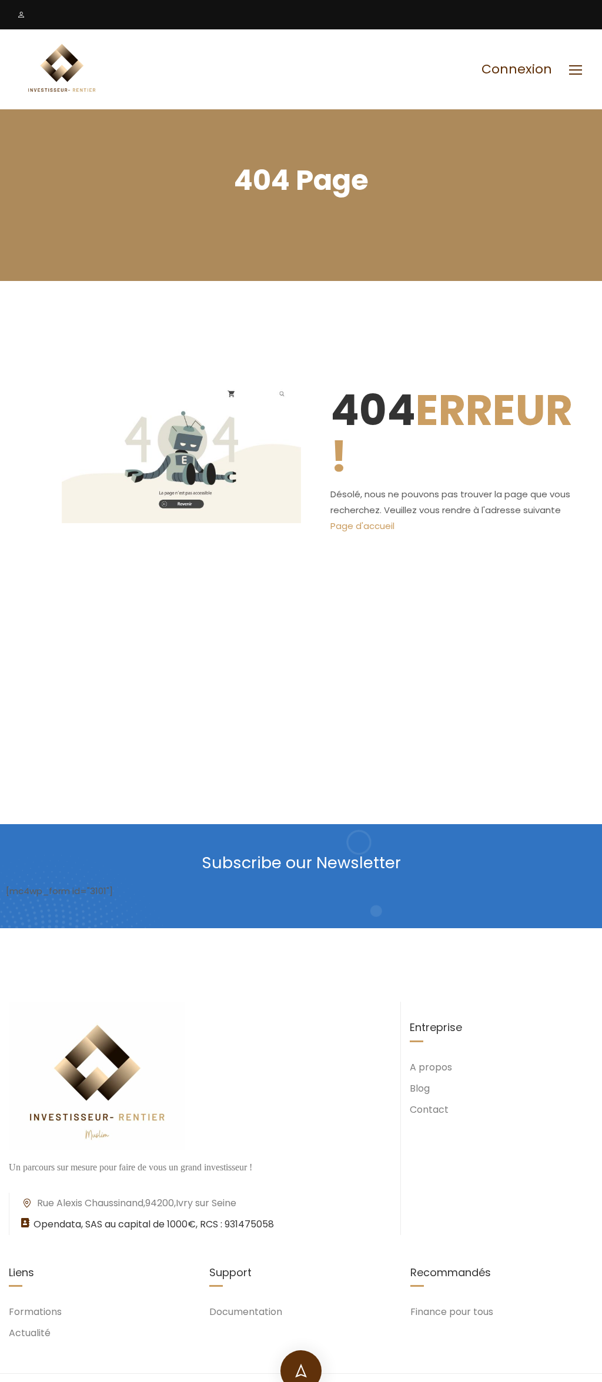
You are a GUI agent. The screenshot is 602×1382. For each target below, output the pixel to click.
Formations (35, 1312)
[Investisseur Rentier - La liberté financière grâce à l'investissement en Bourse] (62, 69)
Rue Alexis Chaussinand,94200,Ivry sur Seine (136, 1203)
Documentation (245, 1312)
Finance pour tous (451, 1312)
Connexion (516, 69)
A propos (431, 1067)
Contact (429, 1109)
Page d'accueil (362, 526)
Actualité (30, 1333)
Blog (420, 1088)
